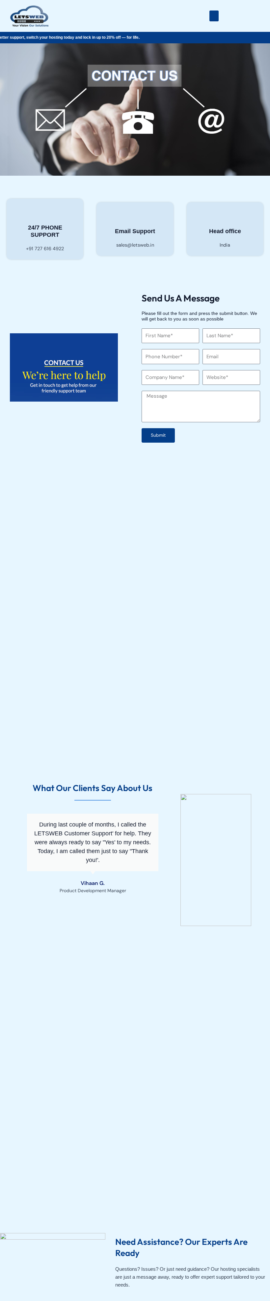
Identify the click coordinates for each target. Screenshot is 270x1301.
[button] (214, 16)
